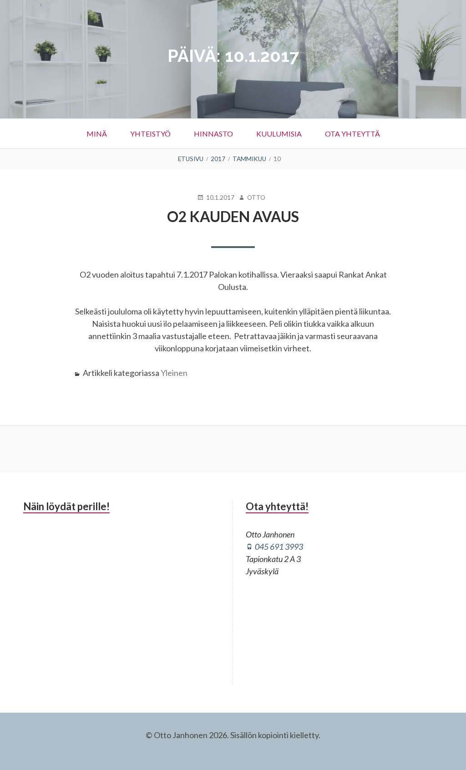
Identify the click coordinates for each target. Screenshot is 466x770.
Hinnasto (213, 133)
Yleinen (174, 373)
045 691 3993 (279, 547)
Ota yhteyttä (352, 133)
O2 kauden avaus (233, 216)
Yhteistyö (150, 133)
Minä (96, 133)
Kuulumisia (279, 133)
